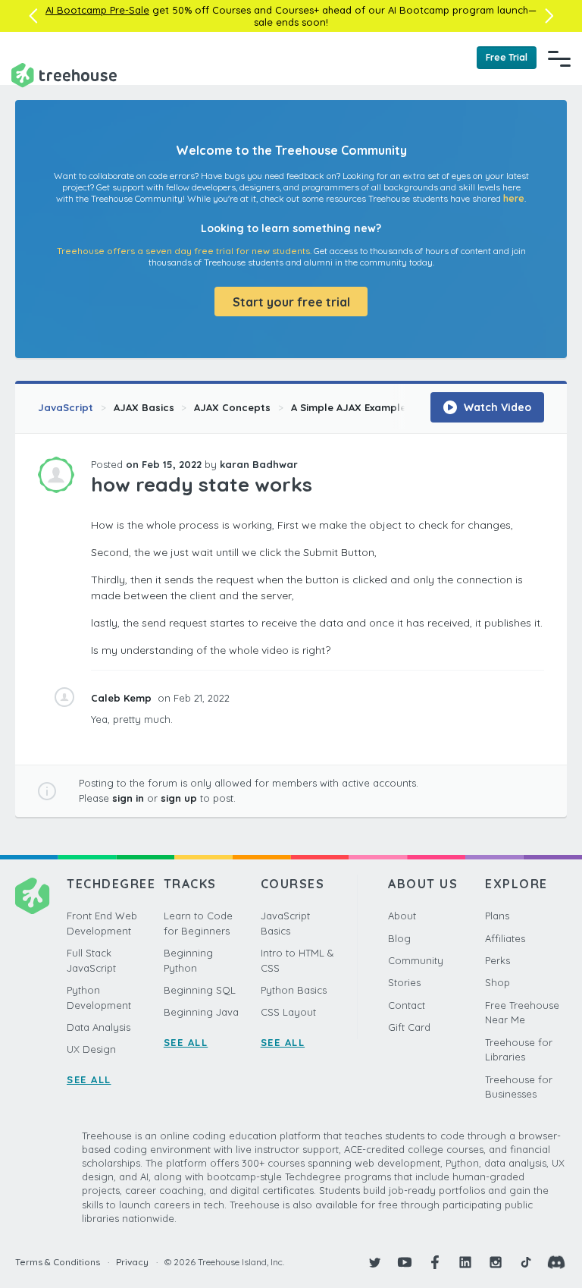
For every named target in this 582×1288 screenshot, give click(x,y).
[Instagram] (495, 1262)
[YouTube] (404, 1262)
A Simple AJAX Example (348, 407)
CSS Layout (288, 1012)
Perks (497, 960)
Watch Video (496, 407)
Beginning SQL (200, 990)
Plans (497, 915)
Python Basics (294, 990)
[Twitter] (374, 1262)
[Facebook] (435, 1262)
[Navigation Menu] (559, 58)
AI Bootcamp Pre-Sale (97, 10)
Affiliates (505, 938)
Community (415, 960)
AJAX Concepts (232, 407)
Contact (406, 1005)
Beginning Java (201, 1012)
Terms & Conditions (57, 1262)
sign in (128, 798)
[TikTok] (526, 1262)
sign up (179, 798)
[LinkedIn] (465, 1262)
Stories (404, 982)
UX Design (91, 1049)
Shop (497, 982)
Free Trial (506, 57)
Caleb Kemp (123, 698)
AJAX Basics (144, 407)
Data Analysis (98, 1027)
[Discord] (556, 1262)
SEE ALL (89, 1079)
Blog (399, 938)
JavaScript (65, 407)
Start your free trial (291, 301)
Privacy (132, 1262)
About (402, 915)
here (513, 198)
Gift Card (409, 1027)
